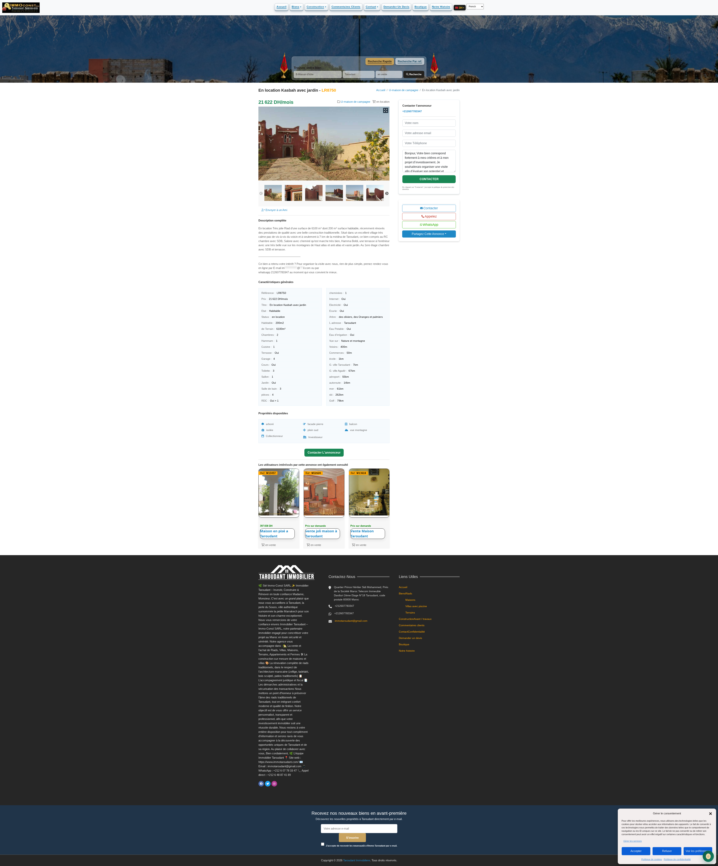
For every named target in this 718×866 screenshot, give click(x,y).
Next (387, 193)
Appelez (431, 216)
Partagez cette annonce (428, 233)
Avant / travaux (423, 618)
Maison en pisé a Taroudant (274, 533)
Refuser (667, 851)
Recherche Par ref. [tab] (410, 61)
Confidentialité (416, 631)
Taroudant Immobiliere (356, 860)
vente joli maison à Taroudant (321, 533)
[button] (710, 813)
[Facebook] (261, 784)
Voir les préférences (698, 851)
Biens (295, 6)
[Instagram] (274, 784)
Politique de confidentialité (677, 859)
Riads (408, 593)
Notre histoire (441, 6)
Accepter (636, 851)
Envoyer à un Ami (276, 210)
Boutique (421, 6)
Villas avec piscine (416, 606)
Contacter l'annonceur (324, 452)
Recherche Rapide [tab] (380, 61)
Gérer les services (632, 841)
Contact (371, 6)
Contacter (430, 208)
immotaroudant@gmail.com (351, 620)
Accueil (281, 6)
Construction (315, 6)
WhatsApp (430, 225)
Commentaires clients (346, 6)
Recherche (415, 74)
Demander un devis (396, 6)
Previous (261, 193)
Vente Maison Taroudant (362, 533)
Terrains (410, 612)
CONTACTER (429, 179)
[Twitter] (268, 784)
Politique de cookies (651, 859)
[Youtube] (281, 784)
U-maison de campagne (403, 90)
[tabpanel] (359, 72)
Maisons (410, 599)
